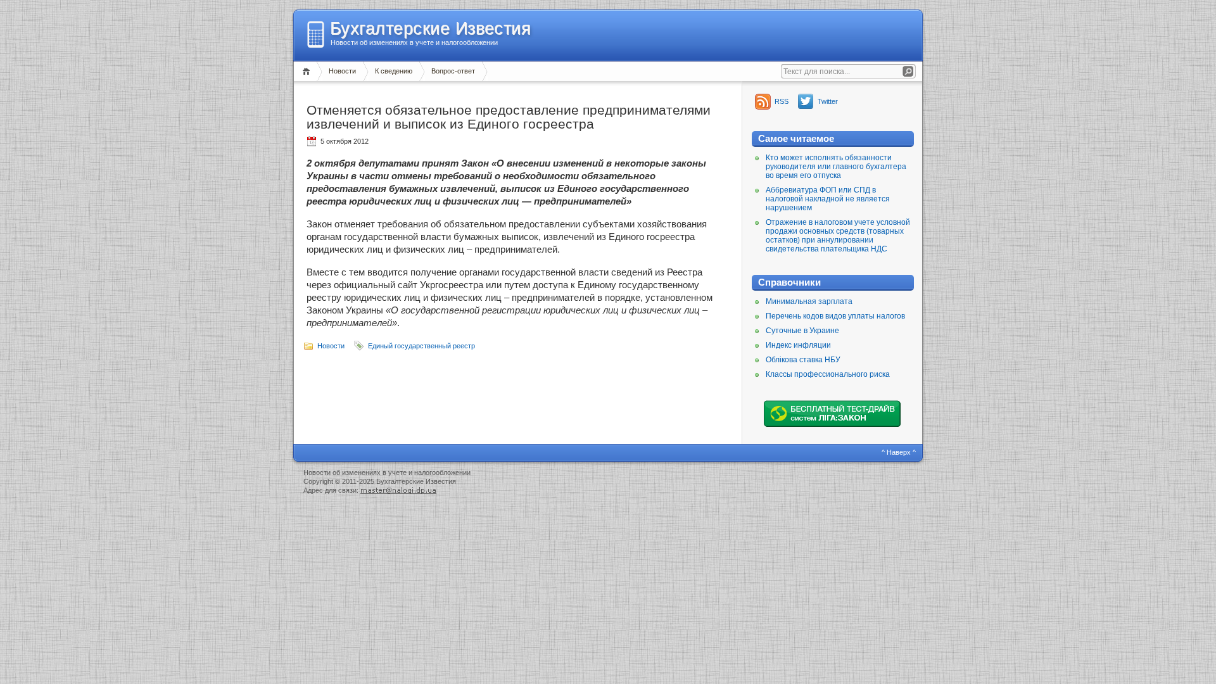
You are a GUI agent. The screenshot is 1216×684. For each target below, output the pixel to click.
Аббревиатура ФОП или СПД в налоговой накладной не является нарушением (828, 199)
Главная (308, 71)
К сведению (393, 71)
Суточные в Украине (802, 330)
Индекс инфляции (798, 345)
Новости (342, 71)
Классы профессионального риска (828, 374)
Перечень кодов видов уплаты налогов (835, 316)
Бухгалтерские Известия (430, 28)
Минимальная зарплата (809, 301)
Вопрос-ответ (453, 71)
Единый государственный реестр (421, 346)
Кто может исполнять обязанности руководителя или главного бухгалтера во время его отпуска (836, 166)
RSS (781, 101)
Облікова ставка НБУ (803, 359)
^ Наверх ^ (899, 452)
